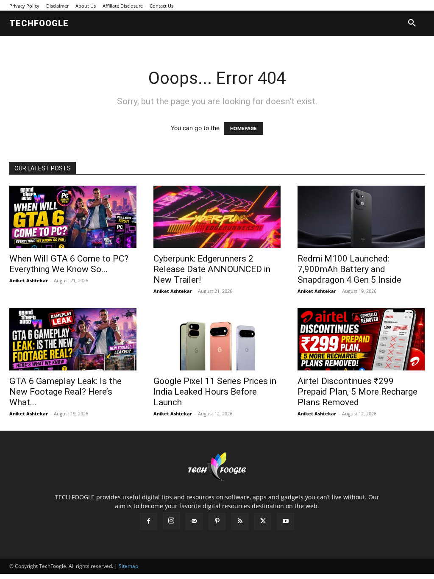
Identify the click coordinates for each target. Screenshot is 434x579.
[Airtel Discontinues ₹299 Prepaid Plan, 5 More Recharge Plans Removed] (361, 339)
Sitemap (128, 566)
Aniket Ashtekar (28, 280)
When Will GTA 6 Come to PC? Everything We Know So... (68, 263)
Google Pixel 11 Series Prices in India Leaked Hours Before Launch (214, 391)
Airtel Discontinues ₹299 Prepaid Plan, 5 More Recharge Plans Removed (357, 391)
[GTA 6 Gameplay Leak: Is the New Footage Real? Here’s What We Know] (72, 339)
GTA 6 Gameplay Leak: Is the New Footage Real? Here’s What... (65, 391)
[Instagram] (171, 520)
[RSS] (239, 521)
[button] (412, 23)
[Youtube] (285, 521)
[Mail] (194, 521)
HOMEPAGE (243, 128)
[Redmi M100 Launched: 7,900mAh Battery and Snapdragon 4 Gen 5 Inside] (361, 217)
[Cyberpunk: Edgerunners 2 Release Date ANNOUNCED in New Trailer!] (217, 217)
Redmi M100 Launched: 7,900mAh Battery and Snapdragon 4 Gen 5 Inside (349, 269)
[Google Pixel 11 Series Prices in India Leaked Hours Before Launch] (217, 339)
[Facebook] (148, 521)
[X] (262, 521)
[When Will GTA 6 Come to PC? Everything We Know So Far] (72, 217)
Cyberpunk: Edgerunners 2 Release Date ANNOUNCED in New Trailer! (211, 269)
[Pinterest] (217, 521)
